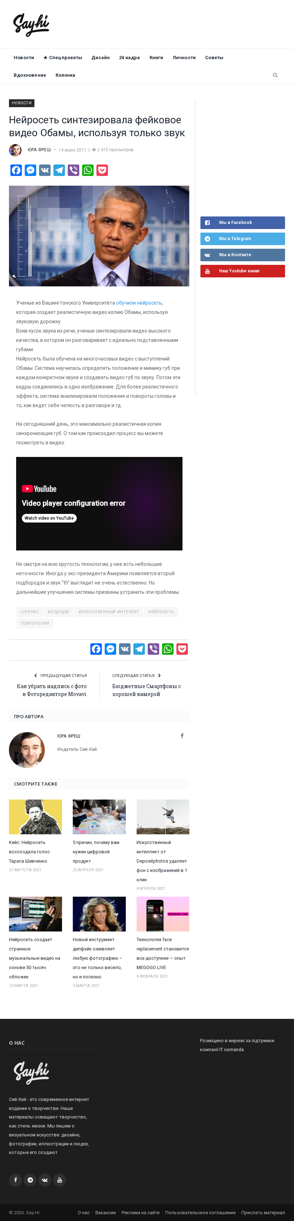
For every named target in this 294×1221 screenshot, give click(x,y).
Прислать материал (263, 1212)
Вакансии (105, 1212)
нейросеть (161, 612)
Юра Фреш (39, 149)
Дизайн (100, 57)
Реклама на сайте (141, 1212)
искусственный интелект (109, 612)
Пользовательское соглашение (200, 1212)
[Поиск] (275, 75)
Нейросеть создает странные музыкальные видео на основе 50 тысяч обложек (34, 958)
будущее (58, 612)
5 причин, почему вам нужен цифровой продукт (96, 852)
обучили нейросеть (139, 303)
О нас (84, 1212)
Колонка (65, 75)
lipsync (30, 612)
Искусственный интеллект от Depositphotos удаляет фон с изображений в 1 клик (162, 861)
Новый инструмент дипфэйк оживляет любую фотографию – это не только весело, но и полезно (98, 958)
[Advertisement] (247, 157)
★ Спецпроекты (62, 57)
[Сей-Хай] (31, 24)
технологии (35, 623)
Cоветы (214, 57)
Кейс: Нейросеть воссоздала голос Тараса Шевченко (29, 852)
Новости (24, 57)
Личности (184, 57)
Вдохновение (30, 75)
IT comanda (231, 1049)
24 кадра (129, 57)
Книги (156, 57)
